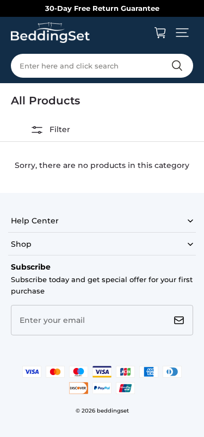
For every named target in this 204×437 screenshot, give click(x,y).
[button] (182, 32)
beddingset (113, 410)
